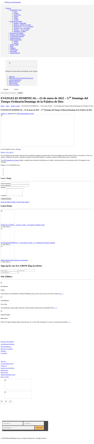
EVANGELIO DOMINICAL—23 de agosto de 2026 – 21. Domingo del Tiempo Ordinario (28, 243)
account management (15, 80)
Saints (22, 202)
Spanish (16, 43)
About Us (12, 76)
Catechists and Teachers (7, 344)
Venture (16, 16)
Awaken (16, 20)
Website (3, 187)
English (16, 41)
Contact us (4, 366)
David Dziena (21, 113)
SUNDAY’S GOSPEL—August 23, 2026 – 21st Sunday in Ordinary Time (23, 225)
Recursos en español (6, 349)
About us (3, 361)
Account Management (7, 363)
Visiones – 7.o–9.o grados (21, 30)
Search (20, 93)
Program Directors (6, 346)
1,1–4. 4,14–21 (7, 152)
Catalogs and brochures (7, 368)
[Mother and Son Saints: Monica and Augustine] (8, 258)
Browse (8, 8)
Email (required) (5, 185)
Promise (16, 13)
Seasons (27, 202)
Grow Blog (4, 353)
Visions (16, 18)
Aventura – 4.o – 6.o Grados (22, 28)
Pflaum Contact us (14, 81)
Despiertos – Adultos (20, 31)
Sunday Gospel (29, 113)
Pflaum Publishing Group (8, 374)
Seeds (15, 11)
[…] (62, 293)
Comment (3, 195)
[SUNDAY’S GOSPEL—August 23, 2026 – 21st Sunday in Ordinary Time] (8, 223)
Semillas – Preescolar (20, 23)
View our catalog (14, 85)
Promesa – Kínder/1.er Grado (22, 25)
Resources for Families (7, 341)
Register (6, 89)
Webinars (3, 351)
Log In (16, 89)
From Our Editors (6, 202)
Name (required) (5, 183)
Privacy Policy (5, 377)
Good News (17, 15)
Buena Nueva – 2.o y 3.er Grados (23, 26)
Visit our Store (13, 83)
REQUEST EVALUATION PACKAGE (21, 78)
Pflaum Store (4, 372)
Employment (4, 370)
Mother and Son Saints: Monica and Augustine (14, 260)
